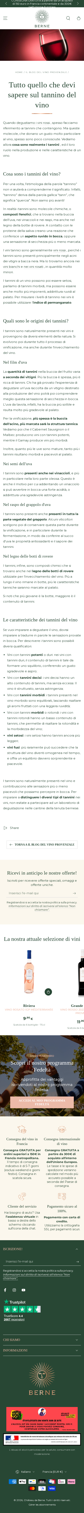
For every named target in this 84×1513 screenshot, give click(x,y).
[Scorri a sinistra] (6, 3)
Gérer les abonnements (42, 1504)
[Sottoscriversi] (75, 893)
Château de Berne (34, 1500)
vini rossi (59, 250)
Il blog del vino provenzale (46, 72)
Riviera (29, 1007)
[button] (68, 18)
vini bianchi (11, 267)
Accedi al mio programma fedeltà (42, 1102)
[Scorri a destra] (77, 3)
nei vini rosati (33, 267)
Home (19, 72)
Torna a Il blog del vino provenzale (44, 844)
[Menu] (5, 18)
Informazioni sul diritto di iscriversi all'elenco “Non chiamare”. (42, 907)
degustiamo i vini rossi (33, 123)
